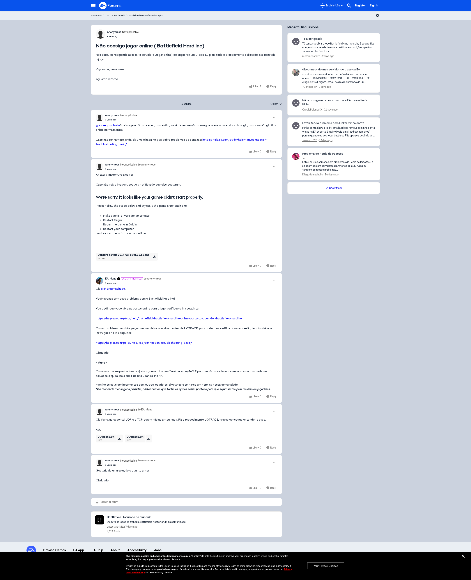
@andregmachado (108, 125)
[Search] (349, 5)
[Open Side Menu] (93, 5)
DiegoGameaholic (312, 174)
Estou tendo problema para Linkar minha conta (333, 123)
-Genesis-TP (309, 86)
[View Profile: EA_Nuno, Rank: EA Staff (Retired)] (99, 280)
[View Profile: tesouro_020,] (296, 125)
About (115, 550)
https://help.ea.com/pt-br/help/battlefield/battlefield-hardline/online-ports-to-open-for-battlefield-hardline (169, 318)
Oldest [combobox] (276, 104)
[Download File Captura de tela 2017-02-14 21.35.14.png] (154, 256)
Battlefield (119, 15)
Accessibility (137, 550)
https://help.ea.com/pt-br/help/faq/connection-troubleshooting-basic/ (144, 343)
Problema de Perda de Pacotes (322, 154)
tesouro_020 (309, 140)
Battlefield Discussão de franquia (145, 15)
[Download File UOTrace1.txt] (148, 438)
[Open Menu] (377, 15)
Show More (335, 188)
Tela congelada (312, 39)
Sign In (374, 5)
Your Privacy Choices (325, 565)
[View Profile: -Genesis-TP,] (296, 72)
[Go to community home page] (110, 5)
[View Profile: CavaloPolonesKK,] (296, 103)
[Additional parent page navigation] (108, 15)
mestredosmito (311, 56)
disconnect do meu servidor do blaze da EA (331, 69)
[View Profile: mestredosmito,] (296, 41)
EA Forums (96, 15)
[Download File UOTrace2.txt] (119, 438)
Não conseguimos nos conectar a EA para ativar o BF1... (335, 102)
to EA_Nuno (145, 409)
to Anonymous (146, 164)
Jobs (158, 550)
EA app (78, 550)
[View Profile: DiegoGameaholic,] (296, 156)
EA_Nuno (110, 278)
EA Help (97, 550)
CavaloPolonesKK (312, 109)
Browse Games (54, 550)
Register (360, 5)
